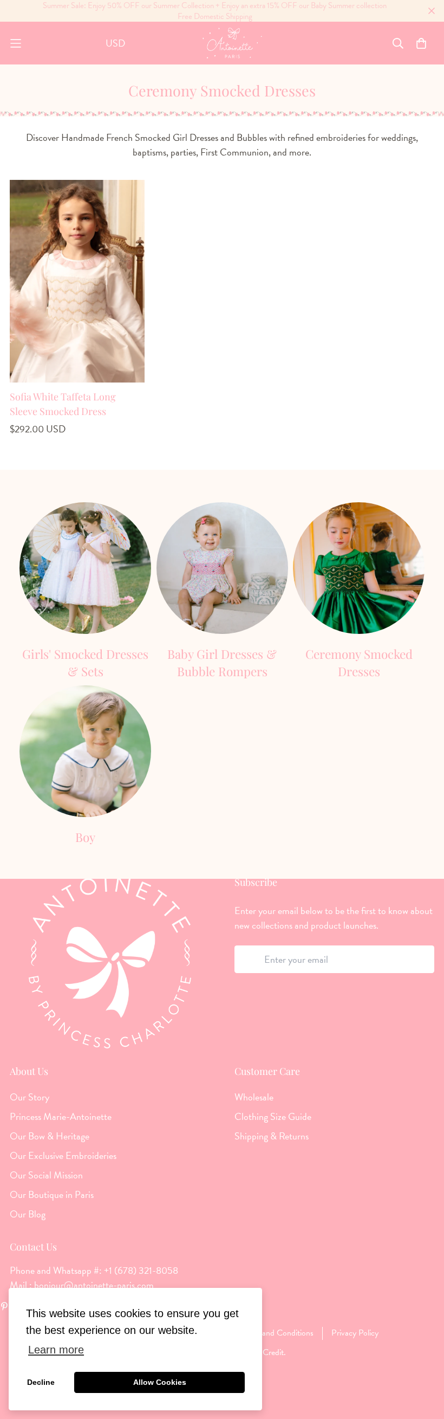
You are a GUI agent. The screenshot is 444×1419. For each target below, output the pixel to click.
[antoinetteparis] (232, 43)
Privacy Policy (354, 1332)
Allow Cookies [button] (159, 1382)
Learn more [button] (56, 1350)
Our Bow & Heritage (49, 1136)
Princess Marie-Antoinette (61, 1116)
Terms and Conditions (277, 1332)
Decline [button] (41, 1382)
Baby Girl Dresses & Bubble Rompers (222, 662)
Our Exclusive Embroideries (63, 1155)
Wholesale (253, 1097)
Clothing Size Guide (272, 1116)
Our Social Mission (46, 1175)
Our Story (29, 1097)
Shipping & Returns (271, 1136)
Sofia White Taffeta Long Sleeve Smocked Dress (63, 404)
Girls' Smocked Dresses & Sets (85, 662)
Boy (85, 837)
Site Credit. (265, 1352)
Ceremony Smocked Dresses (359, 662)
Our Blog (27, 1214)
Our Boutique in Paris (52, 1194)
